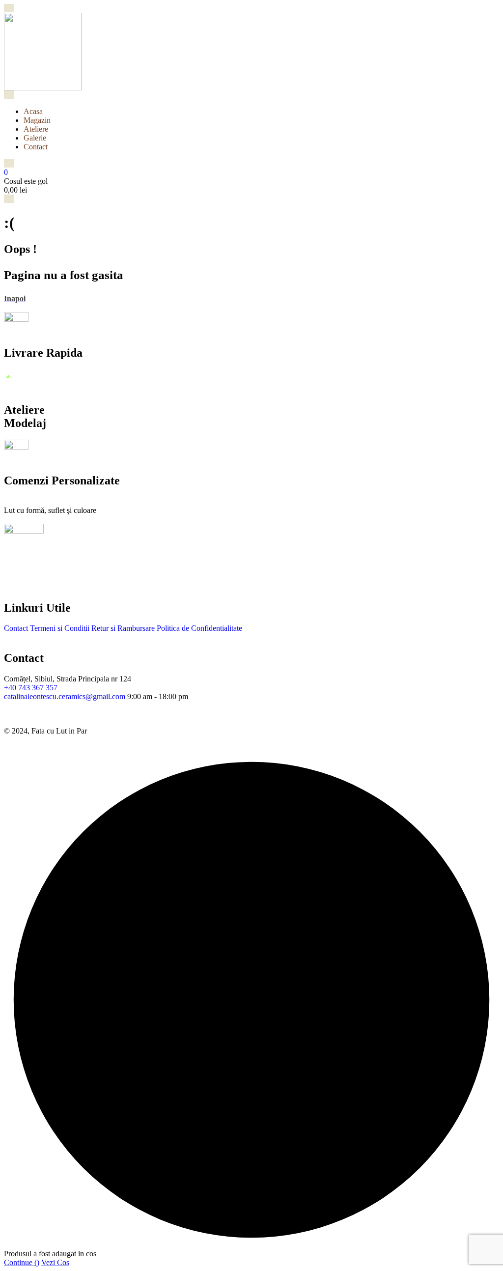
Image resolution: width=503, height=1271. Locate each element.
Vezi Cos (55, 1262)
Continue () (21, 1262)
